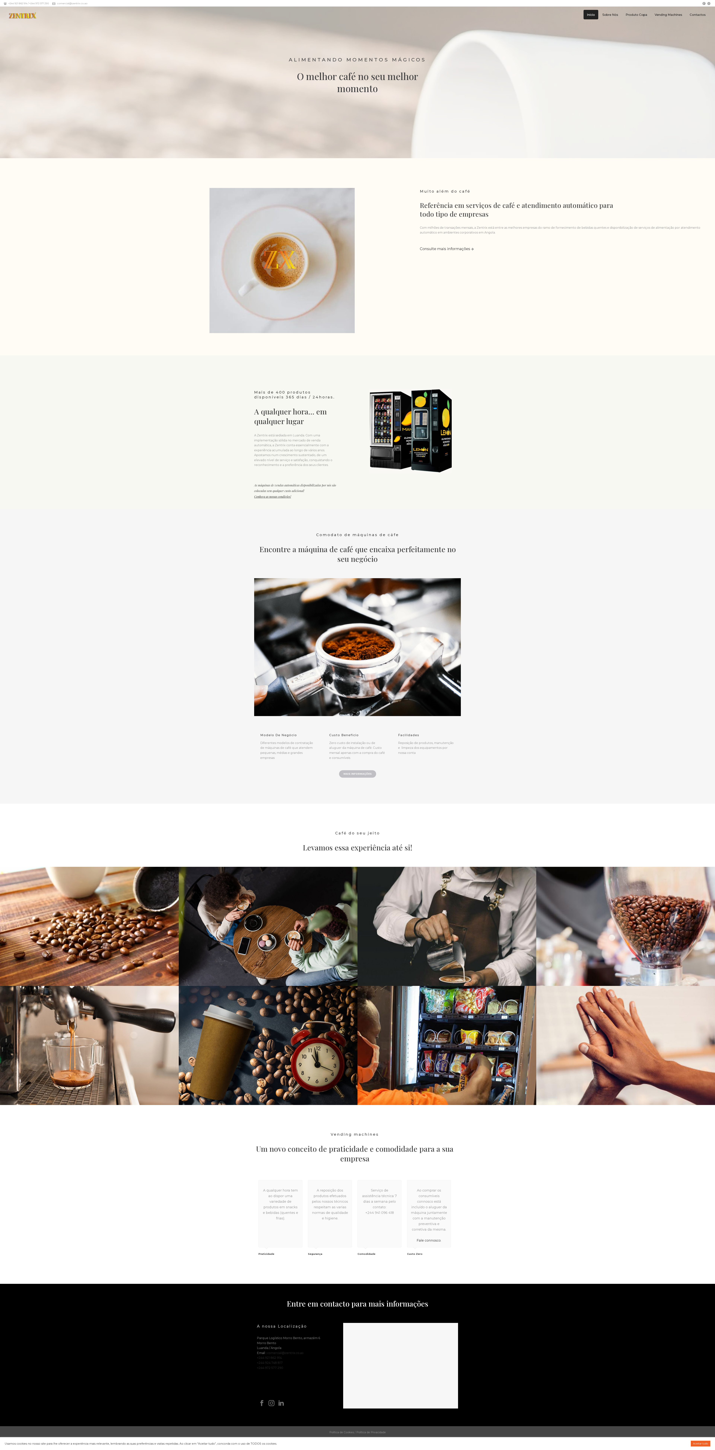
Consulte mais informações (445, 249)
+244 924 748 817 (270, 1363)
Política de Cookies (341, 1432)
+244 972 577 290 (270, 1368)
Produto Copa (636, 15)
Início (591, 15)
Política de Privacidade (371, 1432)
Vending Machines (668, 15)
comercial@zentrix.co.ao (72, 3)
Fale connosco (429, 1240)
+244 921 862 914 (269, 1358)
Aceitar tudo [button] (700, 1443)
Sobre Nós (610, 15)
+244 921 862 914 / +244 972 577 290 (28, 3)
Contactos (698, 15)
